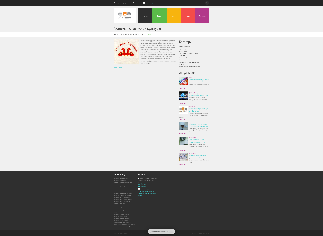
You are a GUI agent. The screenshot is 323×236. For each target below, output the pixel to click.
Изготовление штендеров (119, 203)
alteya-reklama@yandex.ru (151, 3)
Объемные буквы (183, 51)
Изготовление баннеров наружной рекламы (123, 182)
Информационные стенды (119, 205)
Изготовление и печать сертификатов (122, 201)
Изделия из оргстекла (184, 49)
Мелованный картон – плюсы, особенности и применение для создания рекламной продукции (197, 140)
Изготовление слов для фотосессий (121, 220)
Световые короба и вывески (120, 184)
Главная (145, 16)
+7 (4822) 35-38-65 (138, 3)
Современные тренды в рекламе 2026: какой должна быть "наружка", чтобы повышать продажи (198, 109)
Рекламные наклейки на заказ (120, 208)
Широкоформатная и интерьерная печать (189, 62)
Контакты (202, 16)
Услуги (159, 16)
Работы (173, 16)
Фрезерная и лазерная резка (120, 210)
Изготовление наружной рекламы (121, 178)
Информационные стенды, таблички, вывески (190, 66)
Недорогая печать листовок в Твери (121, 191)
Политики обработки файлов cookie (164, 231)
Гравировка (116, 212)
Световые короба (183, 58)
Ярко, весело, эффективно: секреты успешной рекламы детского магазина (198, 94)
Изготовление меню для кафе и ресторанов (123, 193)
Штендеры (181, 64)
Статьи (188, 16)
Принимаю (171, 231)
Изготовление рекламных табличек (121, 218)
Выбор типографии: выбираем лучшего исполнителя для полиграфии (199, 80)
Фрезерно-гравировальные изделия (187, 60)
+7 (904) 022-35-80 (142, 186)
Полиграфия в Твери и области (120, 189)
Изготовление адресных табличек (121, 216)
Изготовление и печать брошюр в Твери (122, 197)
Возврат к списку (118, 67)
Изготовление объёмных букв (120, 187)
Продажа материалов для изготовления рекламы (124, 224)
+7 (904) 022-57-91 (142, 184)
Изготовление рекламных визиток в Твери (122, 195)
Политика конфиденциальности (146, 191)
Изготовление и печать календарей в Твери (123, 199)
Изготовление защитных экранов (120, 180)
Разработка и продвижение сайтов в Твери (123, 227)
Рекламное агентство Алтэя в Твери (132, 34)
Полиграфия (182, 55)
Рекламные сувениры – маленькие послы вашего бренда (197, 156)
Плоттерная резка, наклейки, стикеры (188, 53)
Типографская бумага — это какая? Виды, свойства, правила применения (198, 125)
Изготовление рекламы (184, 46)
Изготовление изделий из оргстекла (121, 214)
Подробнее (182, 88)
